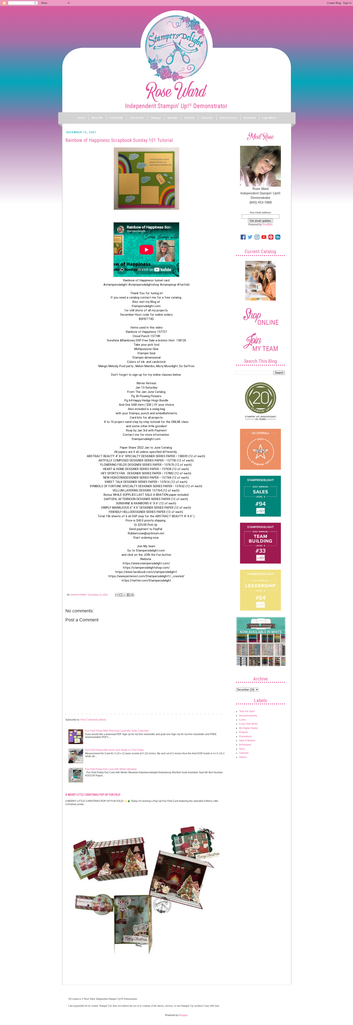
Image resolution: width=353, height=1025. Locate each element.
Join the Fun (137, 117)
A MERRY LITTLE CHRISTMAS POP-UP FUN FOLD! (92, 794)
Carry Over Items (248, 723)
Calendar (189, 117)
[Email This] (117, 595)
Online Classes (228, 117)
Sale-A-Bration (247, 740)
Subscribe (207, 117)
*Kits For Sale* (247, 711)
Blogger (183, 1015)
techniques (245, 744)
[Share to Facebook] (128, 595)
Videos (243, 757)
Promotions (245, 736)
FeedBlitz (267, 224)
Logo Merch (269, 117)
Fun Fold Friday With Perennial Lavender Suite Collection (117, 730)
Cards (242, 719)
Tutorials (244, 753)
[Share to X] (125, 595)
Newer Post (72, 713)
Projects (243, 732)
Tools (242, 749)
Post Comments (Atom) (93, 719)
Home (81, 117)
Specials (173, 117)
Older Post (220, 713)
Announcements (248, 715)
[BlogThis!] (121, 595)
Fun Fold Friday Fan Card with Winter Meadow (111, 769)
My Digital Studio (248, 728)
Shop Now (250, 117)
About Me (97, 117)
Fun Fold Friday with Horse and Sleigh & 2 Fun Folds (114, 750)
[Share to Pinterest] (132, 595)
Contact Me (116, 117)
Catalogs (155, 117)
